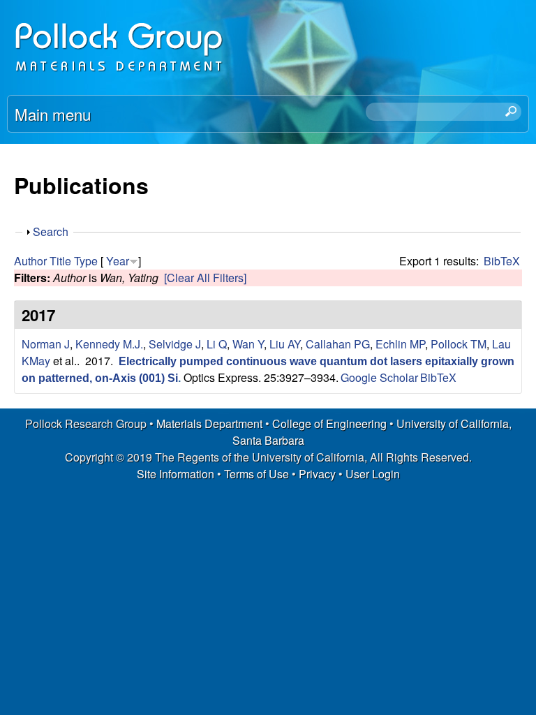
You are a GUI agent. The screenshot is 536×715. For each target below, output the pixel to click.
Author (30, 261)
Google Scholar (379, 377)
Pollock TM (458, 344)
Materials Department (209, 423)
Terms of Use (256, 474)
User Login (372, 474)
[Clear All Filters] (205, 278)
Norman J (46, 344)
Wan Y (248, 344)
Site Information (175, 474)
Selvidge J (175, 344)
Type (86, 261)
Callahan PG (338, 344)
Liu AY (284, 344)
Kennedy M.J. (109, 344)
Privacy (317, 474)
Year (117, 261)
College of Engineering (329, 423)
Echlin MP (400, 344)
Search (50, 231)
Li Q (217, 344)
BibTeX (502, 261)
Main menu (53, 114)
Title (60, 261)
